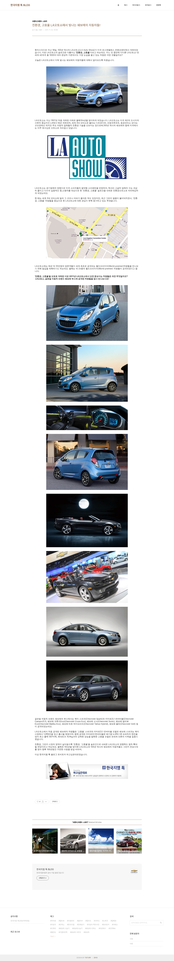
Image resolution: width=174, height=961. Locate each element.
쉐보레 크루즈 (76, 932)
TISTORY (88, 958)
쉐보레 (87, 932)
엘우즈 (88, 921)
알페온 (114, 921)
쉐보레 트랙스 (91, 928)
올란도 (53, 932)
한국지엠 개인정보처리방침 (20, 921)
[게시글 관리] (46, 802)
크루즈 (97, 921)
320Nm (113, 928)
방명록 (158, 5)
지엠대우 (71, 921)
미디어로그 (136, 5)
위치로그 (148, 5)
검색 (160, 922)
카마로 (53, 921)
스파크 (105, 921)
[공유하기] (42, 802)
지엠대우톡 (63, 932)
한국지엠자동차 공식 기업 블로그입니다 (50, 873)
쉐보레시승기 (77, 928)
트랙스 (62, 925)
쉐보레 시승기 (64, 928)
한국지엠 (71, 925)
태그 (125, 5)
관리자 (96, 958)
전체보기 (81, 925)
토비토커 (106, 925)
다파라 (53, 928)
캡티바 (62, 921)
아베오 (115, 925)
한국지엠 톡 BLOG (20, 5)
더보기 (52, 936)
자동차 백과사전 (93, 925)
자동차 (53, 925)
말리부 (80, 921)
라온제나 (103, 928)
